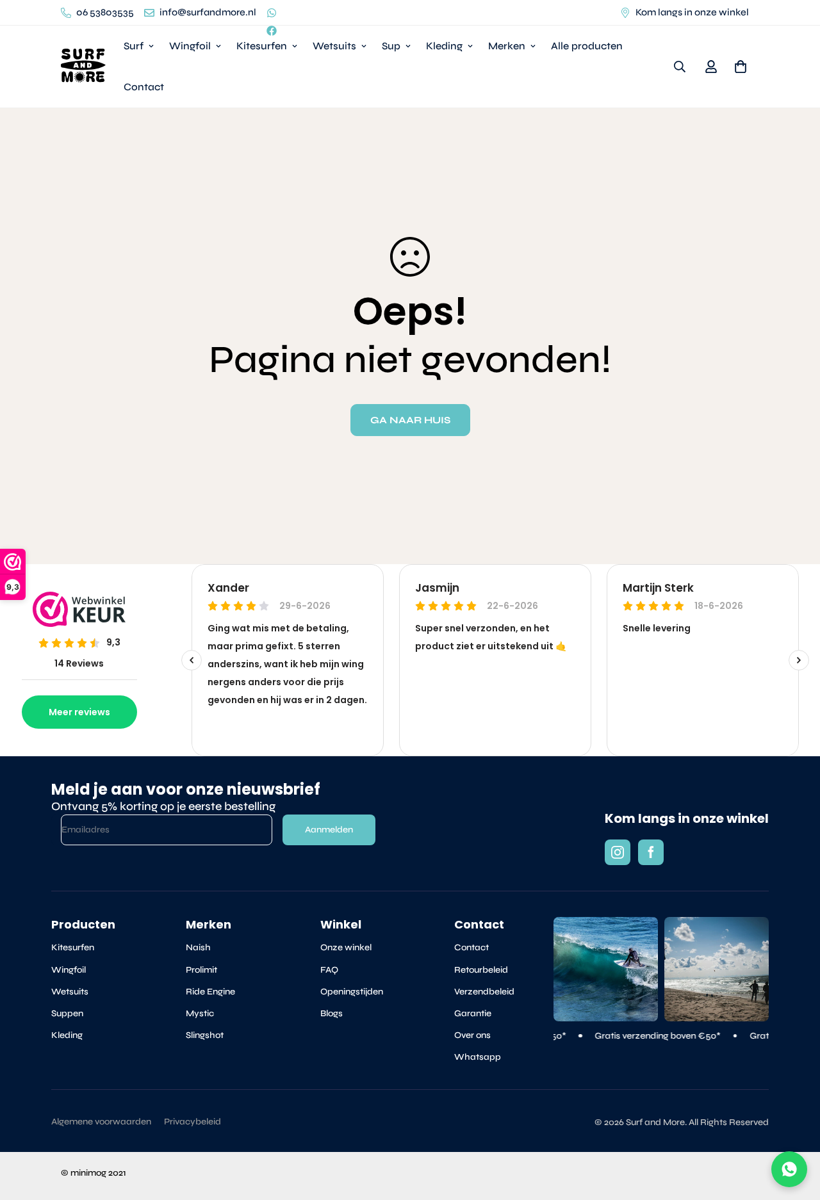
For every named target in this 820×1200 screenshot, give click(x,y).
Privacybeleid (192, 1121)
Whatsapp (477, 1056)
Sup (391, 46)
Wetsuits (334, 46)
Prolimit (201, 969)
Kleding (444, 46)
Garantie (472, 1013)
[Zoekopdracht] (679, 67)
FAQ (329, 969)
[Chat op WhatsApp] (789, 1169)
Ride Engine (210, 991)
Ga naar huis (410, 420)
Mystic (200, 1013)
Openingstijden (351, 991)
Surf (134, 46)
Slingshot (205, 1035)
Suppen (67, 1013)
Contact (144, 87)
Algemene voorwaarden (101, 1121)
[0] (740, 66)
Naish (198, 947)
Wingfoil (190, 46)
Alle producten (587, 46)
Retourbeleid (481, 969)
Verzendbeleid (484, 991)
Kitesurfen (261, 46)
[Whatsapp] (271, 13)
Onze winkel (346, 947)
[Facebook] (271, 31)
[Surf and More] (83, 66)
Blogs (331, 1013)
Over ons (472, 1035)
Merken (506, 46)
